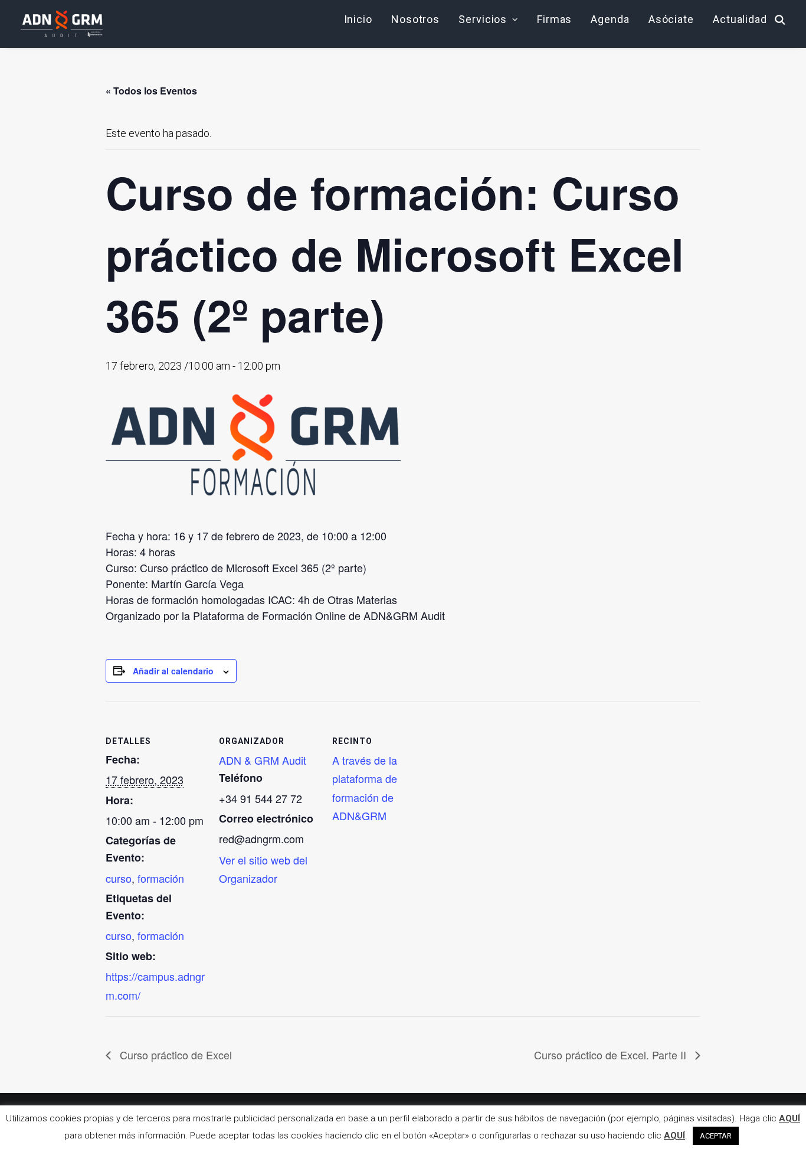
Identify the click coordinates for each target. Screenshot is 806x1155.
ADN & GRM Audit (262, 760)
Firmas (554, 19)
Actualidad (740, 19)
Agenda (610, 19)
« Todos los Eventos (151, 90)
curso (119, 878)
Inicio (358, 19)
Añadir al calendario (173, 671)
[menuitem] (358, 19)
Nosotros (415, 19)
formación (160, 878)
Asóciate (671, 19)
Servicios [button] (482, 19)
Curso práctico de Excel (174, 1054)
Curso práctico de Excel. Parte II (611, 1054)
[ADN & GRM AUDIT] (62, 24)
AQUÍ (789, 1118)
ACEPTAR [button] (716, 1135)
